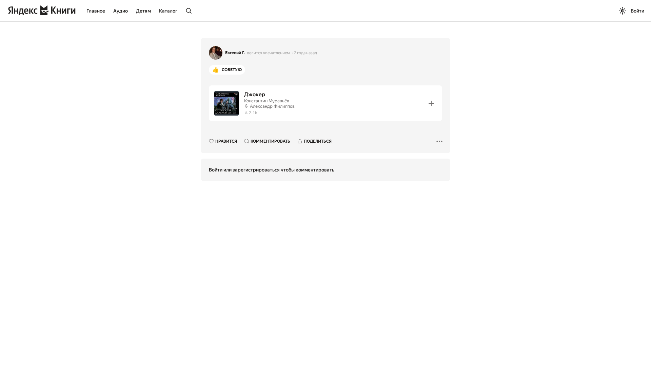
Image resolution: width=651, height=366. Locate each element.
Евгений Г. (235, 52)
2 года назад (305, 52)
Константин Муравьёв (266, 100)
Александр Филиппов (272, 106)
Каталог (168, 11)
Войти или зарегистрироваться (244, 169)
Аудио (120, 11)
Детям (143, 11)
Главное (95, 11)
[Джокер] (325, 103)
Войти (637, 11)
